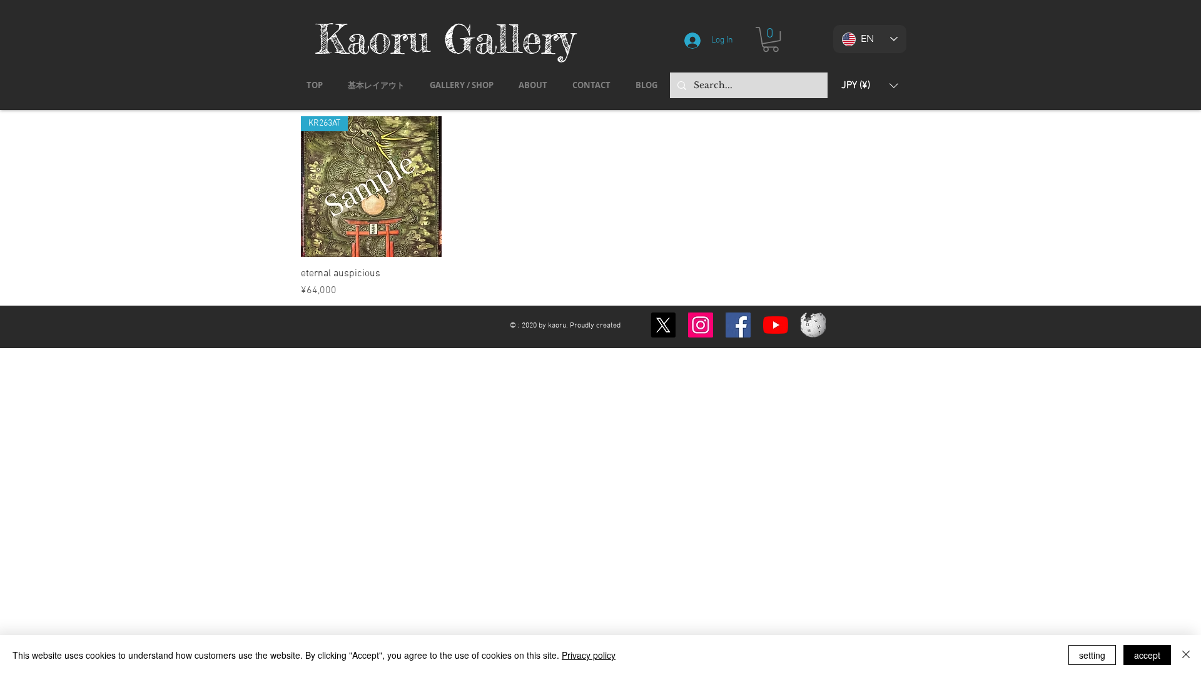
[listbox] (869, 85)
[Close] (1185, 655)
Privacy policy (589, 655)
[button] (771, 39)
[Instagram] (700, 325)
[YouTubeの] (775, 325)
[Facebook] (738, 325)
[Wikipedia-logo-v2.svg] (813, 325)
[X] (663, 325)
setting (1092, 655)
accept (1147, 655)
